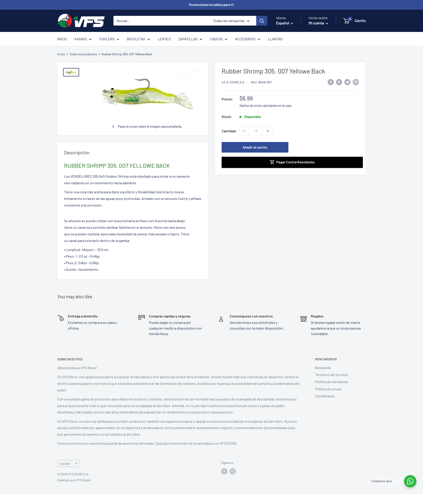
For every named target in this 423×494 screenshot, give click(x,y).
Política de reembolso (331, 382)
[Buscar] (261, 21)
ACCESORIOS (245, 39)
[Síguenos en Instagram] (233, 471)
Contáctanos (325, 396)
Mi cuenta (317, 23)
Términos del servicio (331, 374)
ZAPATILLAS (187, 39)
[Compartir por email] (356, 81)
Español (65, 463)
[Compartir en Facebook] (331, 81)
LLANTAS (275, 39)
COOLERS (106, 39)
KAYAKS (80, 39)
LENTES (164, 39)
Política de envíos (328, 389)
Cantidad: (229, 131)
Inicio (61, 54)
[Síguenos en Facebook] (224, 471)
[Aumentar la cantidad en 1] (267, 131)
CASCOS (216, 39)
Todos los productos (83, 54)
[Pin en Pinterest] (339, 81)
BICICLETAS (136, 39)
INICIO (62, 39)
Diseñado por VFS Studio (74, 480)
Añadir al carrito (255, 147)
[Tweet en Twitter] (347, 81)
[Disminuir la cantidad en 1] (244, 131)
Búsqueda (323, 367)
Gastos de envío (250, 105)
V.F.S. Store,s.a (233, 82)
